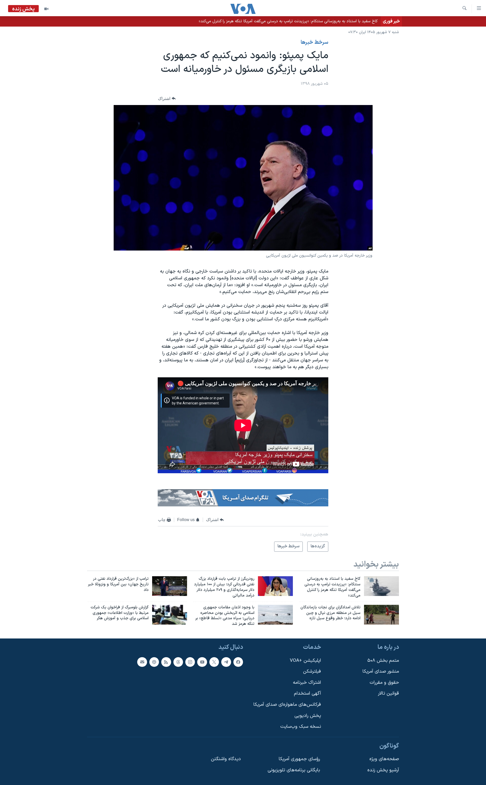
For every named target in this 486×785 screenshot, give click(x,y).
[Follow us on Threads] (178, 662)
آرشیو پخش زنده (383, 770)
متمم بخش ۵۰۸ (383, 660)
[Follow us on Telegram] (226, 662)
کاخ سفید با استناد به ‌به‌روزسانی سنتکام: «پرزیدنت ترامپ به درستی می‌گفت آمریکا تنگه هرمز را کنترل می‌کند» (288, 21)
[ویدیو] (46, 9)
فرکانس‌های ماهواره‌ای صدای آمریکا (287, 704)
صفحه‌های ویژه (384, 759)
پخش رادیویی (307, 715)
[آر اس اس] (166, 662)
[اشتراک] (142, 662)
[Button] (167, 98)
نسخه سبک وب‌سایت (300, 726)
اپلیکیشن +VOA (305, 660)
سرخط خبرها (314, 42)
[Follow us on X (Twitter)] (214, 662)
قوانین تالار (388, 693)
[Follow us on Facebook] (238, 662)
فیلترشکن (312, 671)
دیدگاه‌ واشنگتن (226, 759)
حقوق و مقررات (384, 682)
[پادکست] (154, 662)
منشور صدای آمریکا (380, 671)
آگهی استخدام (307, 693)
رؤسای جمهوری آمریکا (299, 759)
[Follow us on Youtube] (202, 662)
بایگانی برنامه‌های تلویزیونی (294, 770)
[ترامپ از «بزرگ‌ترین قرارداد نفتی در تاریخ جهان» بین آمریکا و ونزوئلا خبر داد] (169, 586)
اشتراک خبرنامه (307, 682)
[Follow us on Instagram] (190, 662)
